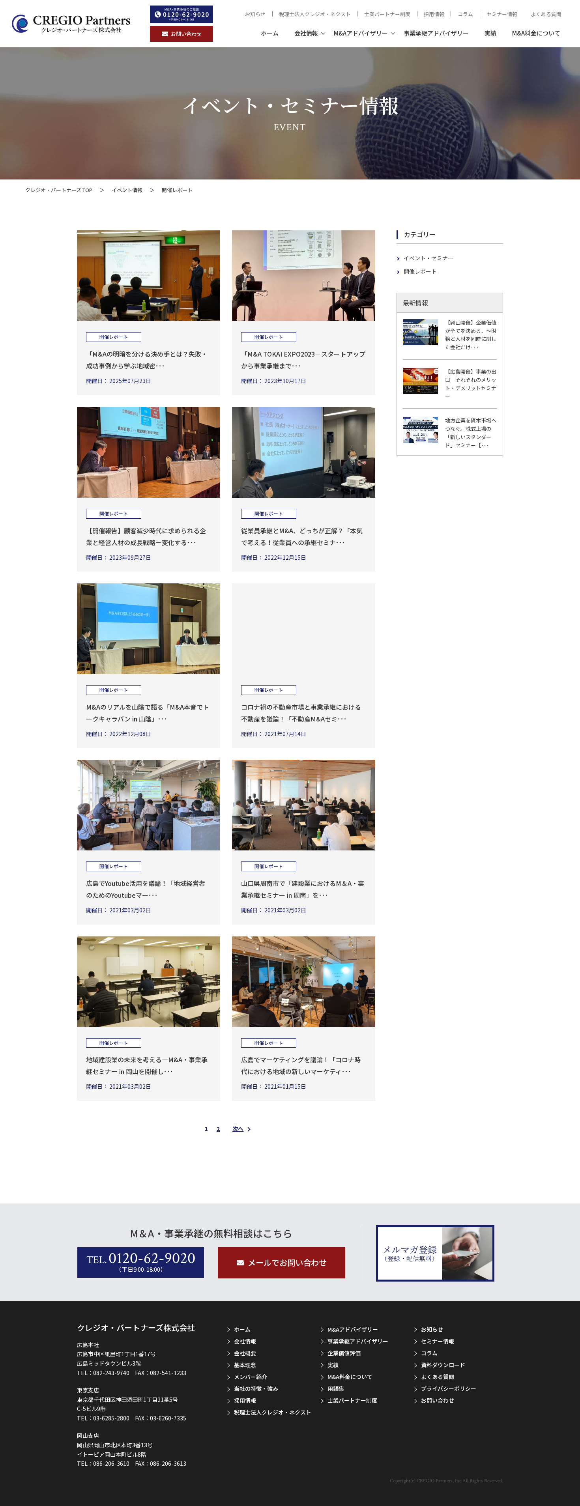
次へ (237, 1128)
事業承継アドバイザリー (436, 33)
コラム (465, 14)
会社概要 (245, 1353)
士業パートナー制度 (387, 14)
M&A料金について (536, 33)
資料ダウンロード (443, 1365)
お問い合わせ (437, 1400)
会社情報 (306, 33)
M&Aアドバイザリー (361, 33)
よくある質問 (546, 14)
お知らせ (255, 14)
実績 (490, 33)
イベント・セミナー (428, 258)
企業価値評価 (344, 1353)
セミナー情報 (501, 14)
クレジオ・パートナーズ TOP (58, 190)
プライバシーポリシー (448, 1388)
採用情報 (434, 14)
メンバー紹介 (250, 1377)
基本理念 (245, 1365)
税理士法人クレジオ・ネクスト (315, 14)
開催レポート (420, 271)
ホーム (270, 33)
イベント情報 (127, 190)
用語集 (335, 1388)
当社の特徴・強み (256, 1388)
